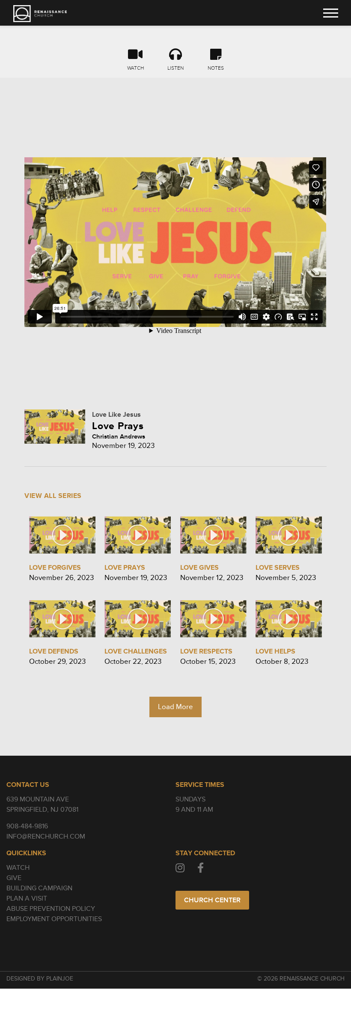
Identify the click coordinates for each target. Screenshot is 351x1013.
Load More (175, 706)
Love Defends (53, 651)
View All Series (52, 496)
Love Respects (206, 651)
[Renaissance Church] (40, 13)
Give (13, 878)
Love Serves (278, 567)
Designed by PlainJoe (39, 978)
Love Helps (275, 651)
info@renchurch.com (45, 836)
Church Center (212, 900)
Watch (18, 867)
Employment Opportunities (54, 919)
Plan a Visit (26, 898)
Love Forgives (55, 567)
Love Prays (124, 567)
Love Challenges (135, 651)
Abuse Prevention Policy (50, 908)
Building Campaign (39, 888)
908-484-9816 (27, 826)
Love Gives (199, 567)
